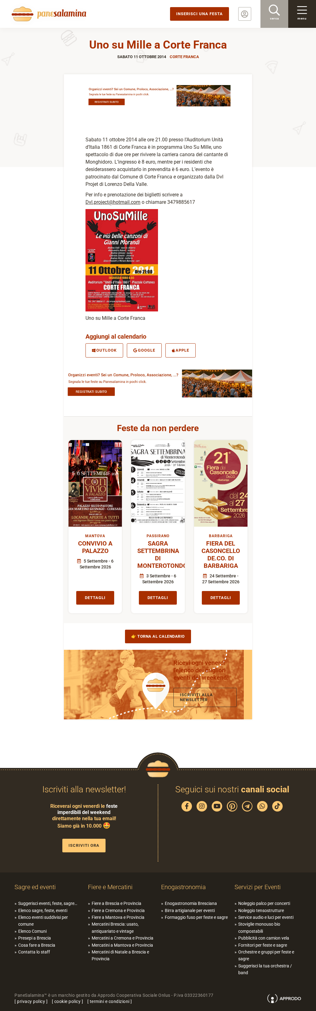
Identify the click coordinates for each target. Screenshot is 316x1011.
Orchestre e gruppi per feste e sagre (266, 955)
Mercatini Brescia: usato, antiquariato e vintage (115, 927)
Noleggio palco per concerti (264, 903)
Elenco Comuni (32, 931)
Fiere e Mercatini (110, 887)
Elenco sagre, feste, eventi (42, 910)
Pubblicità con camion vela (263, 938)
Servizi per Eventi (258, 887)
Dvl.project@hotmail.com (112, 202)
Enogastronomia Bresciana (191, 903)
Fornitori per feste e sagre (262, 945)
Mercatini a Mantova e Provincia (122, 945)
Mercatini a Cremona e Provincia (122, 938)
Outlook (106, 350)
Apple (182, 350)
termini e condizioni (110, 1001)
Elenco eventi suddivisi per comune (43, 921)
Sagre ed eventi (35, 887)
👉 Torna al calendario (158, 636)
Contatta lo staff (34, 951)
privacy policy (31, 1001)
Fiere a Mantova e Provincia (118, 917)
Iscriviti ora (84, 845)
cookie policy (67, 1001)
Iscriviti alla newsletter (196, 697)
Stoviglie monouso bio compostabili (259, 927)
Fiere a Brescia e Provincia (116, 903)
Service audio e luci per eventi (265, 917)
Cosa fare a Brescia (36, 945)
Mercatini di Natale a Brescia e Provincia (120, 955)
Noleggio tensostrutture (261, 910)
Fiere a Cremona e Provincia (118, 910)
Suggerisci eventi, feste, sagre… (47, 903)
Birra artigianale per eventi (190, 910)
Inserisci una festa (199, 13)
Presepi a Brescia (34, 938)
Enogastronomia (183, 887)
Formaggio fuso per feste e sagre (196, 917)
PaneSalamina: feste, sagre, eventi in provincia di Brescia (47, 14)
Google (146, 350)
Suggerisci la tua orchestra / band (265, 969)
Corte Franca (184, 56)
